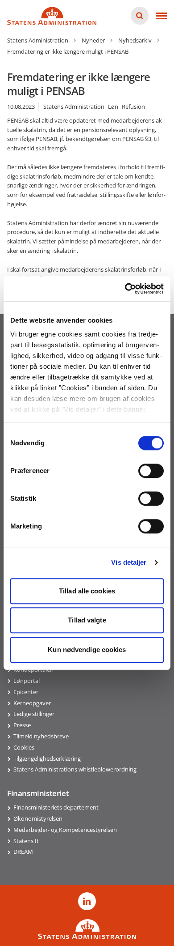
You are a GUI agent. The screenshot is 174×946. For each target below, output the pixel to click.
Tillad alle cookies (87, 591)
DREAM (23, 852)
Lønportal (26, 681)
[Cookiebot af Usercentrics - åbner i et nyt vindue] (125, 288)
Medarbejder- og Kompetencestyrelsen (65, 830)
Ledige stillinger (33, 714)
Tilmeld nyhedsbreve (41, 736)
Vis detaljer (128, 562)
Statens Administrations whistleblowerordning (75, 769)
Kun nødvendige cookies (87, 649)
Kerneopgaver (32, 703)
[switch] (151, 471)
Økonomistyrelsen (37, 818)
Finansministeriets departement (56, 807)
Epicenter (25, 692)
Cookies (23, 747)
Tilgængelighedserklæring (47, 758)
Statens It (26, 841)
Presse (22, 725)
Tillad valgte (87, 620)
